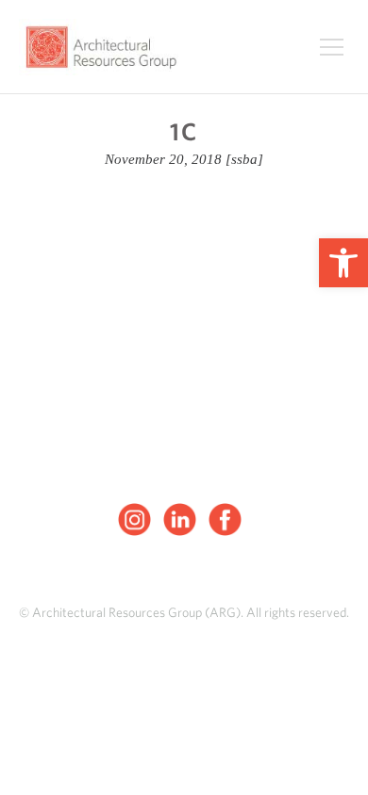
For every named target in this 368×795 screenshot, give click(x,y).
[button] (343, 262)
